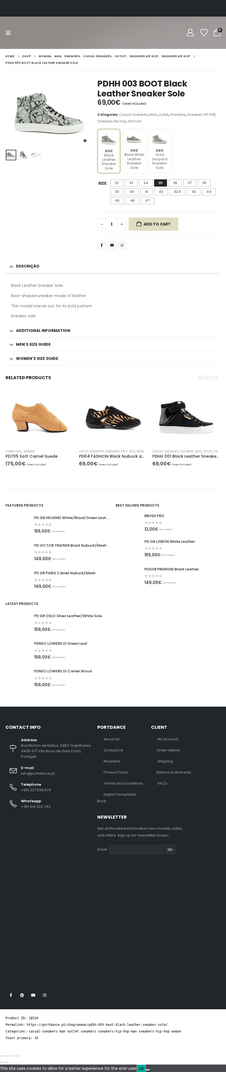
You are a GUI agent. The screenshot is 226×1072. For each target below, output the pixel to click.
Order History (168, 750)
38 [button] (204, 182)
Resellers (112, 761)
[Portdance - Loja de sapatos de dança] (38, 32)
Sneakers (177, 114)
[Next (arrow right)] (7, 1062)
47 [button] (147, 200)
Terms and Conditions (123, 783)
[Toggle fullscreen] (7, 1056)
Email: (102, 849)
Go (170, 849)
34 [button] (146, 182)
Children (186, 451)
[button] (10, 33)
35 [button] (160, 182)
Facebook (101, 245)
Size (102, 183)
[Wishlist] (204, 32)
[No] (148, 1069)
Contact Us (113, 750)
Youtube (33, 995)
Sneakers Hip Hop (111, 121)
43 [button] (194, 191)
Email (112, 245)
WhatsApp (122, 245)
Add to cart (157, 224)
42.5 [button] (177, 191)
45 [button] (117, 200)
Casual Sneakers (133, 114)
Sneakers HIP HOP (201, 114)
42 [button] (161, 191)
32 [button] (117, 182)
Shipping (165, 761)
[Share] (12, 1056)
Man (153, 114)
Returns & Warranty (174, 772)
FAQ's (162, 783)
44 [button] (208, 191)
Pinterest (22, 995)
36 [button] (175, 182)
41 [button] (146, 191)
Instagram (44, 995)
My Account (167, 739)
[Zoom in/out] (2, 1056)
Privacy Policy (116, 772)
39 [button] (117, 191)
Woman (135, 121)
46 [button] (132, 200)
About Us (112, 739)
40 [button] (132, 191)
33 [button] (131, 182)
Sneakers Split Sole (120, 451)
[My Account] (190, 32)
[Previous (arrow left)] (2, 1062)
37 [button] (190, 182)
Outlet (163, 114)
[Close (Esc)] (17, 1056)
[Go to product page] (40, 417)
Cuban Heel (14, 451)
